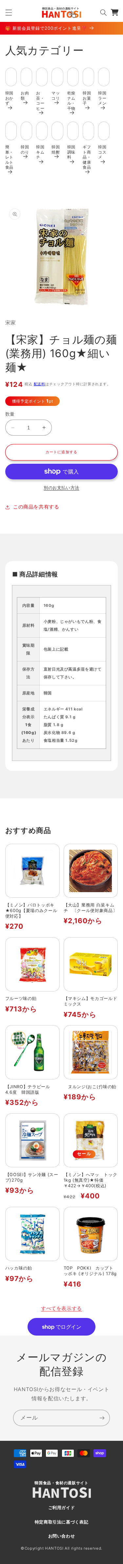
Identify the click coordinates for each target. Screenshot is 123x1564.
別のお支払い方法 (61, 487)
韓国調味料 (71, 151)
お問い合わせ (61, 1536)
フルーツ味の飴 (21, 998)
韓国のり (25, 149)
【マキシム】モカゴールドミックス (90, 1001)
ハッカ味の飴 (18, 1268)
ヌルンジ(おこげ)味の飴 (90, 1086)
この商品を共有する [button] (36, 507)
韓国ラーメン (102, 98)
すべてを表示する (61, 1308)
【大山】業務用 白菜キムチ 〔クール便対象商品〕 (90, 907)
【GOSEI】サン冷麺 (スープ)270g (31, 1177)
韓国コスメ (102, 151)
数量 (10, 414)
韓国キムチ (40, 151)
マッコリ (55, 95)
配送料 (39, 384)
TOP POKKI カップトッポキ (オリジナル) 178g (91, 1270)
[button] (8, 12)
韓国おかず (9, 98)
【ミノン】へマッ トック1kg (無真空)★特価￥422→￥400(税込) (90, 1180)
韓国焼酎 (55, 149)
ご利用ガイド (61, 1507)
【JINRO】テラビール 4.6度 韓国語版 (30, 1089)
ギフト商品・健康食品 (87, 157)
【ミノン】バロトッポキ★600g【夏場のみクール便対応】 (31, 910)
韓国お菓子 (87, 98)
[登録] (102, 1418)
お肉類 (25, 95)
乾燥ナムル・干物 (71, 100)
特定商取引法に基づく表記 (62, 1522)
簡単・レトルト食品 (9, 157)
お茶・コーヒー (40, 100)
